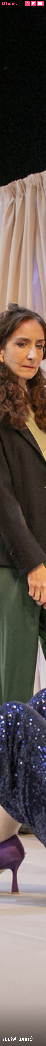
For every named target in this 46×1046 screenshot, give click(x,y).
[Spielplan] (33, 3)
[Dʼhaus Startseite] (9, 3)
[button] (27, 3)
